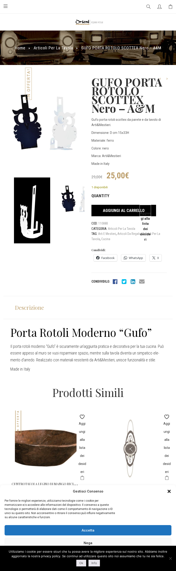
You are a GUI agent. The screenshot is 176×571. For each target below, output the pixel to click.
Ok (81, 563)
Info (94, 563)
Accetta (88, 530)
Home (20, 47)
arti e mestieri (107, 234)
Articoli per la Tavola (53, 47)
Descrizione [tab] (29, 307)
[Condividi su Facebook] (115, 281)
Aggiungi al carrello (124, 210)
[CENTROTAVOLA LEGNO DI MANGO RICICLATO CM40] (46, 444)
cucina (105, 239)
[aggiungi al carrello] (82, 479)
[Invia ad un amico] (142, 281)
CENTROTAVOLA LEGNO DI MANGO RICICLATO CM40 (53, 484)
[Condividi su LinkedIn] (133, 281)
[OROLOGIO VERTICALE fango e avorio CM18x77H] (130, 448)
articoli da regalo (129, 234)
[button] (169, 491)
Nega (88, 543)
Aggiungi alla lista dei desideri (145, 213)
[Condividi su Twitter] (124, 281)
